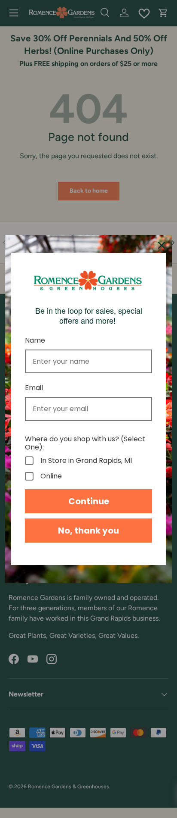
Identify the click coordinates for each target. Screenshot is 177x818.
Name (35, 340)
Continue (88, 501)
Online (51, 476)
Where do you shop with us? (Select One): (85, 443)
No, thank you (88, 531)
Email (34, 388)
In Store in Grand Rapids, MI (86, 460)
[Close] (161, 245)
